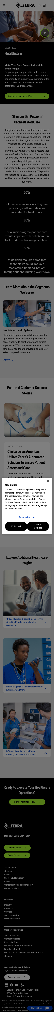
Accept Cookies (38, 526)
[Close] (48, 481)
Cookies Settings (26, 517)
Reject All (16, 526)
